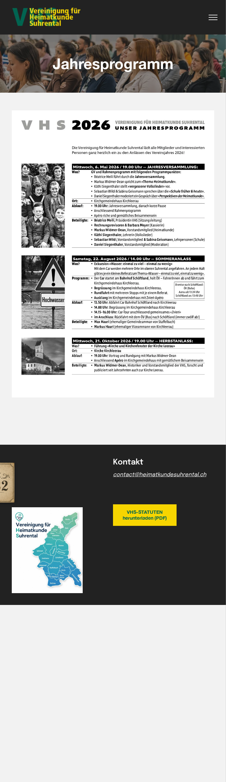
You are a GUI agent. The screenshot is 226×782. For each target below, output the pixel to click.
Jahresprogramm (113, 63)
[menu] (213, 17)
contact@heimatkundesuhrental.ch (159, 474)
